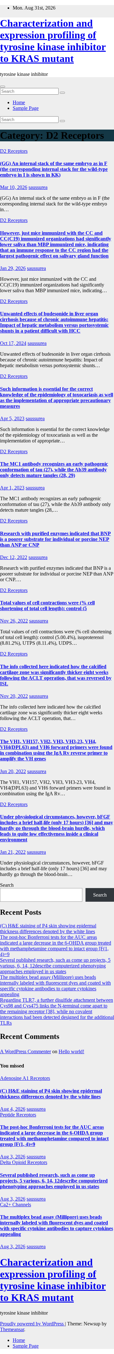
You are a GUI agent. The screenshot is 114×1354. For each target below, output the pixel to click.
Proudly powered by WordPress (32, 1323)
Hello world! (71, 1051)
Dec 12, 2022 (13, 557)
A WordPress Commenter (25, 1051)
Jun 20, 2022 (13, 771)
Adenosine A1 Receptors (25, 1078)
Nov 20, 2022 (14, 696)
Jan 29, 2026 (13, 268)
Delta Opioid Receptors (23, 1162)
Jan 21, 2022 (13, 852)
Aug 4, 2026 (12, 1109)
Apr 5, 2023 (12, 418)
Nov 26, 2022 (14, 620)
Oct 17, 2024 (13, 343)
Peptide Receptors (18, 1114)
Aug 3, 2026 (12, 1156)
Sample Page (26, 108)
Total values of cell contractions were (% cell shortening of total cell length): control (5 (47, 605)
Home (19, 102)
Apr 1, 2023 (12, 487)
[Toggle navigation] (2, 87)
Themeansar (12, 1329)
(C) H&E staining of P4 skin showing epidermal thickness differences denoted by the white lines (48, 928)
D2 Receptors (14, 151)
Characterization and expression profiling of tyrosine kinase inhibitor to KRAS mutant (53, 40)
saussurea (38, 187)
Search (7, 885)
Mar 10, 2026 (13, 187)
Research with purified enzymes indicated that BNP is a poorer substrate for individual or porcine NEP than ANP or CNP (55, 539)
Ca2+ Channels (15, 1204)
